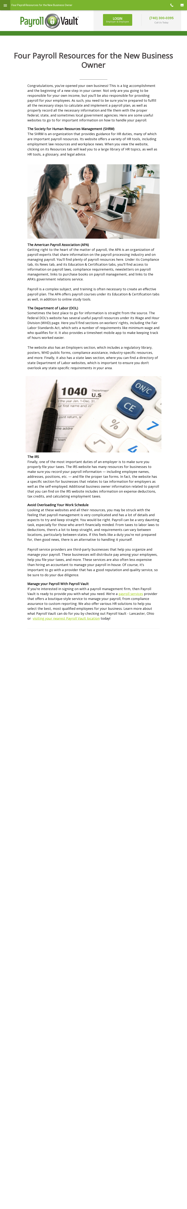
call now (172, 5)
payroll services (131, 594)
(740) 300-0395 (161, 18)
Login (117, 19)
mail (182, 5)
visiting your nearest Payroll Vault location (66, 618)
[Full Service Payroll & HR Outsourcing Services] (49, 21)
